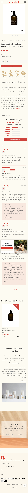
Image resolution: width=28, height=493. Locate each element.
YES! (7, 248)
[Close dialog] (26, 240)
